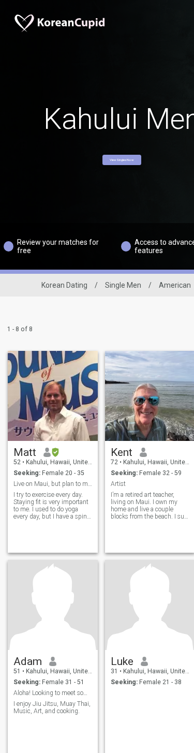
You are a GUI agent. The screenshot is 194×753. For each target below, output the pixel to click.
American (175, 285)
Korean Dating (64, 285)
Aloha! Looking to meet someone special (53, 693)
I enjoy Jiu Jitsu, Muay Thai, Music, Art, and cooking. (52, 707)
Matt (24, 452)
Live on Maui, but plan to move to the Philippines (53, 484)
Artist (118, 484)
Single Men (123, 285)
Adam (27, 661)
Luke (122, 661)
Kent (121, 452)
